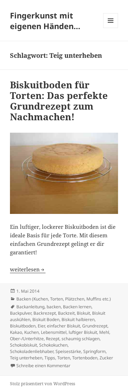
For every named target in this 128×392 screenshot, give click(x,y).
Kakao (16, 332)
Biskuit (83, 313)
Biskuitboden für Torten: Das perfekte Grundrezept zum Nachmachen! (59, 100)
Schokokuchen (53, 345)
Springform (94, 351)
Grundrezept (94, 326)
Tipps (49, 358)
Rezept (52, 339)
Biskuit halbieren (78, 319)
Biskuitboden (23, 326)
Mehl (104, 332)
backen (54, 307)
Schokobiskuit (23, 345)
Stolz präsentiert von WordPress (42, 384)
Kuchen (31, 332)
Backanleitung (30, 307)
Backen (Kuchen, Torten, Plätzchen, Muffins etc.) (63, 299)
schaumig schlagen (81, 339)
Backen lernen (77, 307)
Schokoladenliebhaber (31, 351)
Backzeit (66, 313)
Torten (63, 358)
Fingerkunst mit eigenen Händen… (45, 20)
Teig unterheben (26, 358)
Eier (41, 326)
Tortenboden (84, 358)
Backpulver (20, 313)
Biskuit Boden (45, 319)
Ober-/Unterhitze (27, 339)
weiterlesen (28, 269)
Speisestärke (68, 351)
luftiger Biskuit (83, 332)
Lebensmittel (53, 332)
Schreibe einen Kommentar (43, 366)
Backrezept (44, 313)
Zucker (106, 358)
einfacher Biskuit (63, 326)
